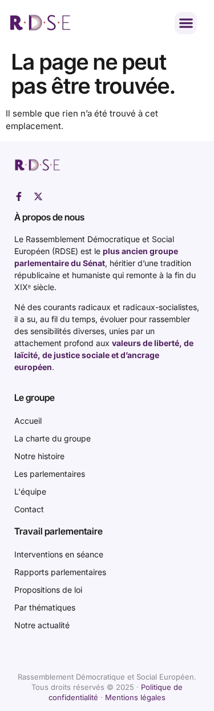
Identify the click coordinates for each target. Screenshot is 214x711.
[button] (186, 23)
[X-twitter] (38, 196)
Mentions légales (135, 697)
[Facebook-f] (18, 196)
